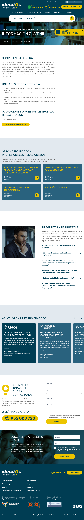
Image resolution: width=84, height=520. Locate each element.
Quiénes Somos (50, 2)
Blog (56, 2)
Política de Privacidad (70, 449)
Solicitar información (71, 6)
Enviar (56, 421)
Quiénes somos (32, 480)
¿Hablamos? (74, 472)
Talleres (47, 12)
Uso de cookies (57, 515)
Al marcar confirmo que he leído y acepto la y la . (65, 416)
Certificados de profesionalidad (15, 29)
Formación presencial (34, 12)
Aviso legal (36, 515)
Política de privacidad (46, 515)
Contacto (61, 2)
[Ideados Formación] (11, 6)
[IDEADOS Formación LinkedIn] (74, 506)
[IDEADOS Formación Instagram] (77, 506)
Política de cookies (67, 417)
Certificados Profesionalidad (62, 12)
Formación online (17, 12)
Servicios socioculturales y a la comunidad (48, 29)
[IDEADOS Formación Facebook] (80, 506)
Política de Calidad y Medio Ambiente (72, 515)
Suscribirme (64, 456)
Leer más (6, 348)
